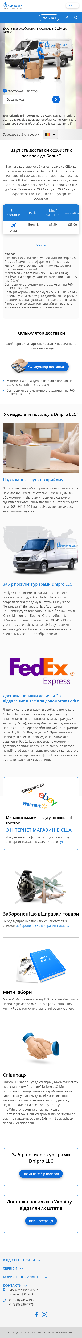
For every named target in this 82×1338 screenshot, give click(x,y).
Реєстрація (49, 17)
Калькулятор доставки (45, 367)
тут (61, 842)
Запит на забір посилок (41, 1174)
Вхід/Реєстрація (41, 1221)
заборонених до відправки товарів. (42, 926)
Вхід (66, 17)
